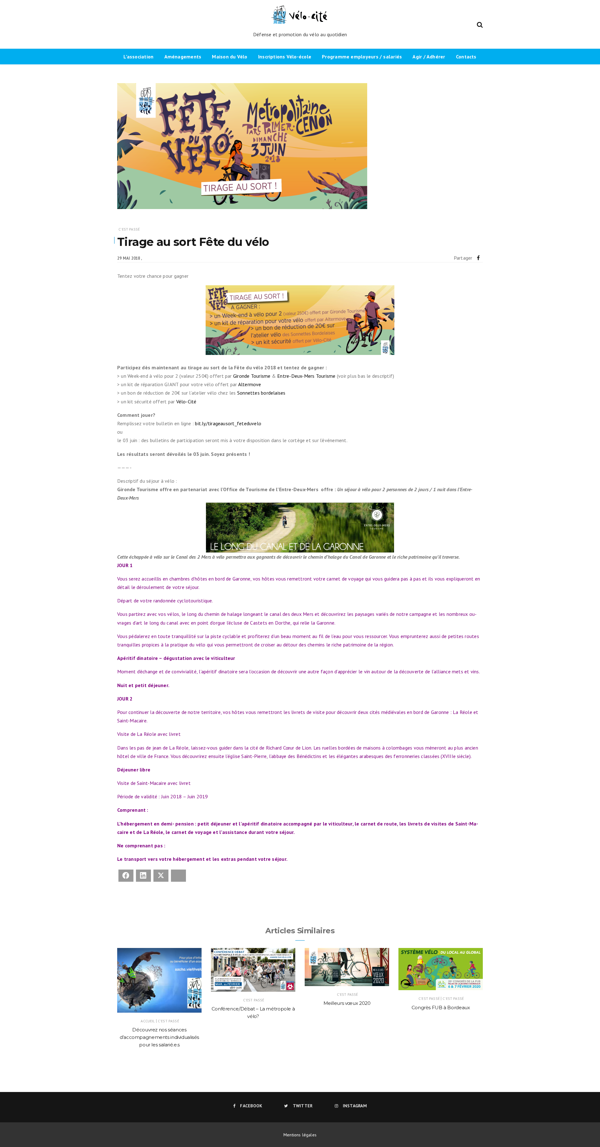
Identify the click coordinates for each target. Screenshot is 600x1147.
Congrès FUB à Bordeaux (441, 1007)
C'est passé (129, 229)
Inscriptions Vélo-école (284, 56)
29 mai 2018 (128, 258)
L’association (138, 56)
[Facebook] (478, 258)
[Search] (480, 24)
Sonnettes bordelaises (261, 393)
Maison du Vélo (229, 56)
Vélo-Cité (186, 401)
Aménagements (183, 56)
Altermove (249, 384)
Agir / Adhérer (428, 56)
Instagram (355, 1106)
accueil (148, 1021)
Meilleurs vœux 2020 (347, 1003)
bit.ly (228, 423)
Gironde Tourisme (252, 376)
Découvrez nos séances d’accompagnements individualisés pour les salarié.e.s (159, 1037)
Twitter (302, 1106)
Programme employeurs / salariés (362, 56)
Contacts (466, 56)
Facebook (251, 1106)
